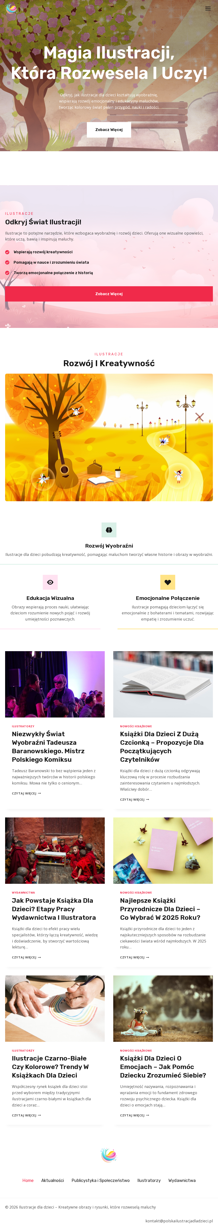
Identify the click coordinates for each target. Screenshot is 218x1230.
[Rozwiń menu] (208, 8)
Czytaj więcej (26, 793)
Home (28, 1180)
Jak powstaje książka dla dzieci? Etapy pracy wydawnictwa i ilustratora (54, 909)
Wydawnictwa (23, 892)
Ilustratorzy (23, 726)
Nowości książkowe (136, 726)
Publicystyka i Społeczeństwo (101, 1180)
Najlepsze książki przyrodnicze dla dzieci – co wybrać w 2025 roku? (160, 909)
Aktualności (52, 1180)
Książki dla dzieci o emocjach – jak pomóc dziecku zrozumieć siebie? (163, 1066)
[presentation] (55, 684)
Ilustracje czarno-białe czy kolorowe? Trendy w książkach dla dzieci (50, 1066)
